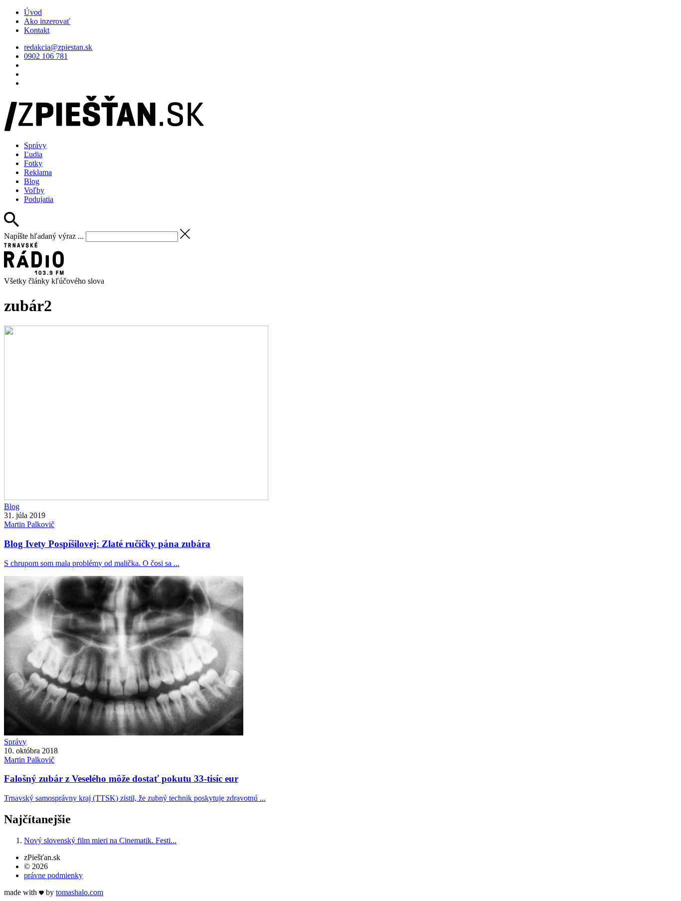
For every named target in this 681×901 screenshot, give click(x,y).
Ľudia (33, 154)
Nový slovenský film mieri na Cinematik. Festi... (100, 840)
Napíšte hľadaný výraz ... (44, 236)
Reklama (38, 172)
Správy (35, 145)
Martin (29, 524)
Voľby (34, 190)
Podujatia (38, 199)
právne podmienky (53, 875)
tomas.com (79, 892)
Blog (31, 181)
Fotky (33, 163)
